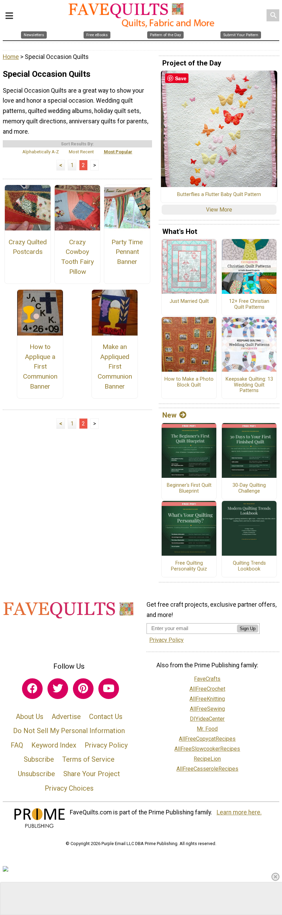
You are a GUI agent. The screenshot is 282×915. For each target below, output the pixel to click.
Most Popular (118, 151)
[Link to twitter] (57, 688)
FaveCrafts (207, 679)
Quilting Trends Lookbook (249, 566)
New (169, 415)
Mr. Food (207, 729)
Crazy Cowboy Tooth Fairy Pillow (77, 257)
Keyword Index (53, 745)
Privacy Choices (69, 788)
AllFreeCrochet (207, 689)
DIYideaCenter (207, 719)
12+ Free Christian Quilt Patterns (249, 304)
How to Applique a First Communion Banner (40, 366)
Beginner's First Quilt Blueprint (189, 488)
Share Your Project (91, 774)
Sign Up (248, 628)
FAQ (17, 745)
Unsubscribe (36, 774)
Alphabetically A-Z (40, 151)
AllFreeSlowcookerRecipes (207, 749)
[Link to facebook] (32, 688)
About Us (29, 716)
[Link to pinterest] (83, 688)
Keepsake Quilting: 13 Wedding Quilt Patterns (249, 385)
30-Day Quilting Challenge (249, 488)
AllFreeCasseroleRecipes (207, 768)
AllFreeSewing (207, 709)
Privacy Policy (106, 745)
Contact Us (105, 716)
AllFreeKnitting (207, 699)
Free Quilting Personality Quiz (189, 566)
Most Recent (81, 151)
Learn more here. (239, 812)
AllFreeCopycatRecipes (207, 739)
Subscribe (39, 759)
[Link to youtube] (108, 688)
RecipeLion (207, 758)
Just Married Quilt (189, 301)
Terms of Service (88, 759)
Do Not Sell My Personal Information (69, 731)
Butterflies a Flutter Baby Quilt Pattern (219, 194)
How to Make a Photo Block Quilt (189, 382)
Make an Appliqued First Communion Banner (115, 366)
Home (11, 56)
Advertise (66, 716)
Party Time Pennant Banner (127, 252)
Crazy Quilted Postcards (28, 247)
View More (219, 209)
